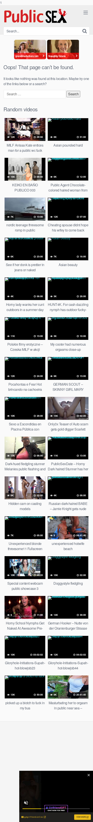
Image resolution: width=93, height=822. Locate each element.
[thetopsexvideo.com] (35, 16)
